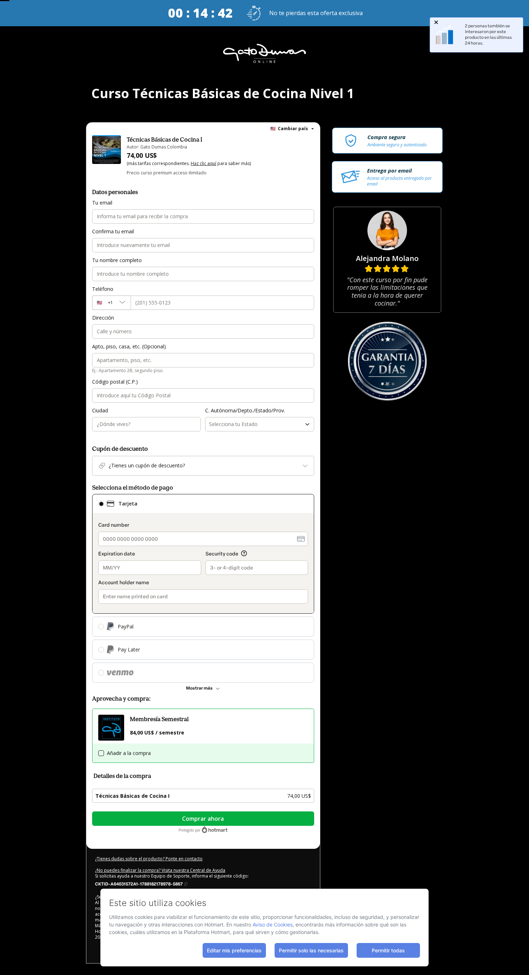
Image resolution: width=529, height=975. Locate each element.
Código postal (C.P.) (115, 381)
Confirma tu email (113, 231)
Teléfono (102, 288)
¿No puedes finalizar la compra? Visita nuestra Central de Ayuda (160, 870)
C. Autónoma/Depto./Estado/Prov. (245, 410)
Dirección (103, 317)
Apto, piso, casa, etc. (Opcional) (129, 346)
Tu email (102, 202)
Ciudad (100, 410)
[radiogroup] (203, 588)
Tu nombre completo (117, 260)
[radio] (101, 504)
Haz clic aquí (203, 163)
